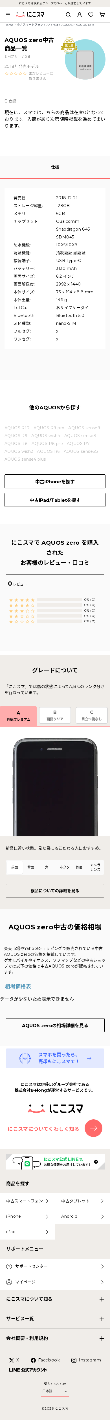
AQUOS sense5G (81, 451)
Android (52, 25)
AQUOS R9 (16, 435)
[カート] (102, 14)
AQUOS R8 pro (47, 443)
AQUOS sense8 (80, 435)
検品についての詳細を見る (55, 890)
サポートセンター (31, 1266)
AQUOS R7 (78, 443)
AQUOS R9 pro (49, 427)
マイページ (25, 1281)
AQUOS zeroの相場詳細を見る (55, 1025)
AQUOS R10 (17, 427)
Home (9, 25)
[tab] (15, 867)
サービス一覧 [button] (20, 1318)
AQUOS (66, 25)
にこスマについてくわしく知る (44, 1129)
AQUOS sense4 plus (25, 459)
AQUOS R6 (48, 451)
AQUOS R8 (16, 443)
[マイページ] (79, 14)
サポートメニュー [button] (24, 1249)
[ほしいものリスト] (90, 14)
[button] (30, 76)
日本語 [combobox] (47, 1391)
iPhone (13, 1216)
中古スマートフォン (30, 25)
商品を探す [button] (17, 1183)
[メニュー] (7, 14)
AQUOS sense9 (84, 427)
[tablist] (55, 867)
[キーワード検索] (68, 14)
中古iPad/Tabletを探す (55, 500)
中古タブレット (75, 1200)
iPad (11, 1231)
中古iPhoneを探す (55, 481)
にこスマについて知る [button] (29, 1299)
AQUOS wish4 (45, 435)
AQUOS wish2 (19, 451)
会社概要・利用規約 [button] (27, 1338)
